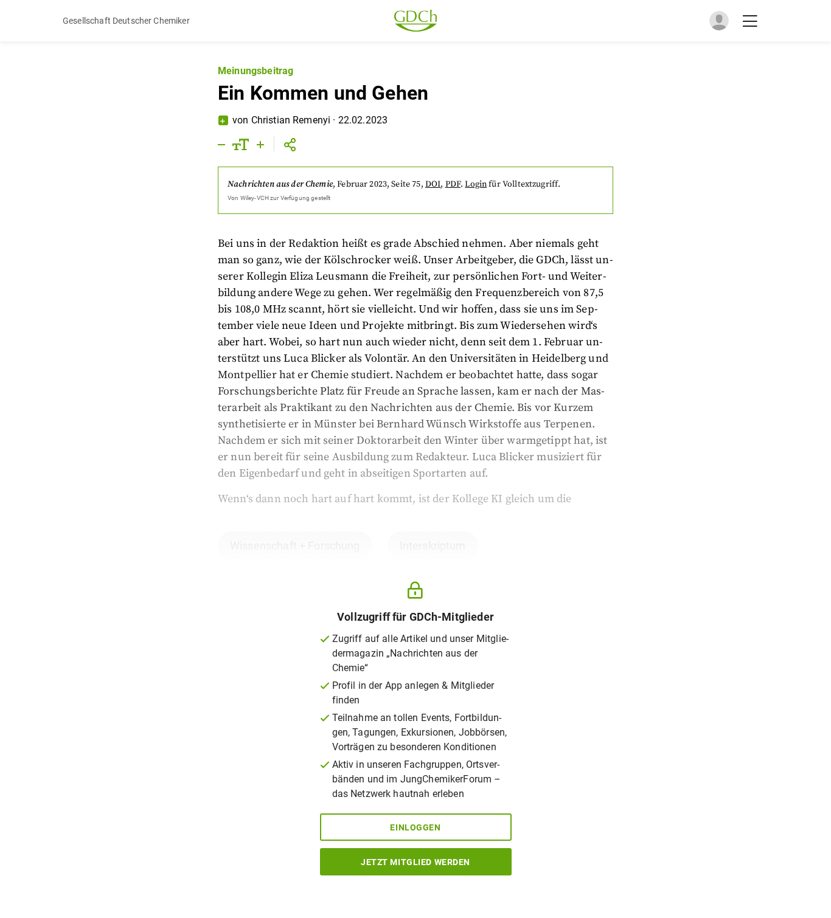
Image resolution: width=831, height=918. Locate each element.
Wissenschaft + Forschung (295, 545)
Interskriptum (433, 545)
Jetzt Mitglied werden (415, 862)
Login (476, 184)
